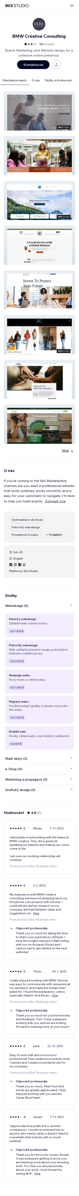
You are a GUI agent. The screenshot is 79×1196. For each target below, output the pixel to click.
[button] (39, 111)
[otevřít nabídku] (71, 6)
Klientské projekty (15, 80)
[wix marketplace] (17, 5)
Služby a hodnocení (58, 80)
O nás (36, 80)
